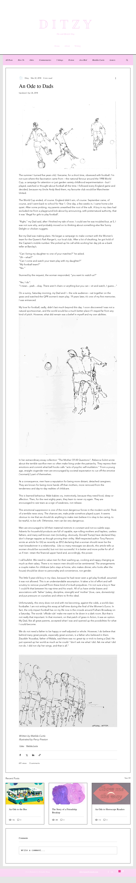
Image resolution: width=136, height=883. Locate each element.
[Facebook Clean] (123, 871)
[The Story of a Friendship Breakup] (68, 793)
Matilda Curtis (98, 60)
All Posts (9, 60)
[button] (127, 60)
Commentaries (45, 60)
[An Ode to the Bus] (25, 793)
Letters (112, 60)
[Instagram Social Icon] (119, 871)
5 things (59, 60)
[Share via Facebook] (20, 755)
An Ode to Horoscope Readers (110, 809)
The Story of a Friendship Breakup (64, 811)
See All (127, 778)
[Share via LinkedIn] (33, 755)
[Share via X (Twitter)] (26, 755)
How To (21, 60)
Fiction (71, 60)
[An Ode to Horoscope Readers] (111, 793)
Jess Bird (83, 60)
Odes (32, 60)
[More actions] (115, 78)
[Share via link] (39, 755)
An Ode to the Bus (18, 809)
